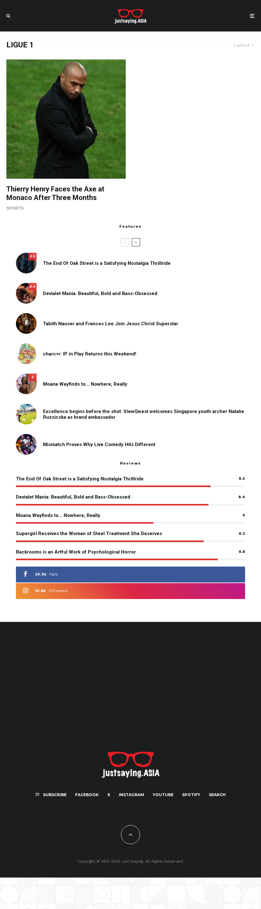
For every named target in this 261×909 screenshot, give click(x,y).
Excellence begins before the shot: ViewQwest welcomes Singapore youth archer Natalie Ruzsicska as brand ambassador (143, 414)
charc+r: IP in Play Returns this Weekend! (89, 354)
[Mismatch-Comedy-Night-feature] (26, 444)
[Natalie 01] (26, 414)
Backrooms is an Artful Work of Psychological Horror (76, 552)
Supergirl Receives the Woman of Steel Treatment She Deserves (89, 533)
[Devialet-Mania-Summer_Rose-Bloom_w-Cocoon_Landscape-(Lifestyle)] (26, 293)
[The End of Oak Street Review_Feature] (26, 263)
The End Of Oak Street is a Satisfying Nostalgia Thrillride (107, 263)
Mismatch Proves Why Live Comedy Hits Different (99, 444)
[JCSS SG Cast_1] (26, 323)
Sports (15, 208)
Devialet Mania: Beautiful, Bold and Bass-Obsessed (100, 293)
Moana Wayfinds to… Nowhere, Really (85, 384)
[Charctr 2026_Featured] (26, 353)
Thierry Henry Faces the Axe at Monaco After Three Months (55, 193)
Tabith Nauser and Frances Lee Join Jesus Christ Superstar (110, 324)
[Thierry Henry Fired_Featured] (66, 119)
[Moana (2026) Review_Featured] (26, 384)
